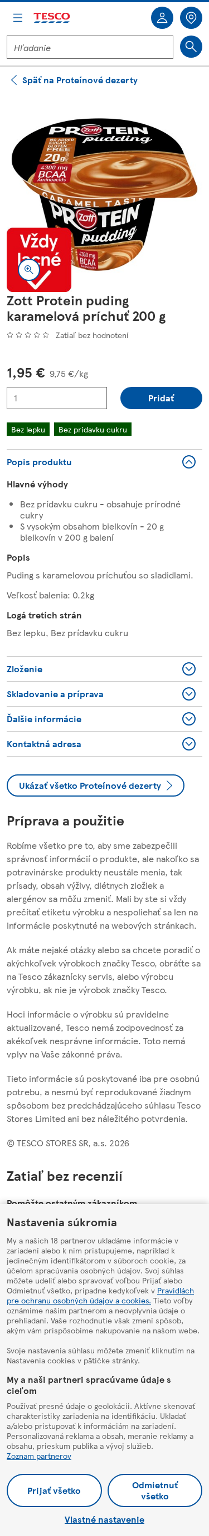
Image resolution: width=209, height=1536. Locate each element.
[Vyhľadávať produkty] (191, 47)
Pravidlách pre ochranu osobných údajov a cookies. (100, 1295)
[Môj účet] (162, 18)
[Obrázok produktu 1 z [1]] (104, 194)
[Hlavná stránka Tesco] (52, 18)
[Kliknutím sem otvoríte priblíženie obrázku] (29, 270)
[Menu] (18, 18)
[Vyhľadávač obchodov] (191, 18)
